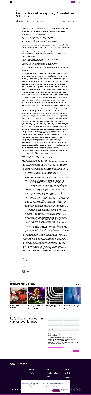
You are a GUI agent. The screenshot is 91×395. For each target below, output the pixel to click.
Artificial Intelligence (19, 2)
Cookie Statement (51, 372)
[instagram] (80, 389)
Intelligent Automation (27, 2)
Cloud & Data (34, 2)
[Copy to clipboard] (74, 21)
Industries (54, 2)
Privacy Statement (51, 371)
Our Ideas (31, 375)
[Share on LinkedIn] (68, 21)
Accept (56, 390)
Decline (64, 390)
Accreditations (50, 375)
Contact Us (67, 372)
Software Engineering (26, 260)
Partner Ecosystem (33, 372)
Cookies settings (48, 390)
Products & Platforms (40, 2)
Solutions (60, 2)
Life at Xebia (67, 373)
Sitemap (49, 376)
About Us (66, 369)
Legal (48, 369)
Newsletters (67, 375)
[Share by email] (71, 21)
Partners (57, 2)
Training (63, 2)
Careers (66, 2)
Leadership (67, 371)
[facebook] (74, 389)
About (69, 2)
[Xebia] (12, 2)
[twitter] (71, 389)
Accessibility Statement (52, 373)
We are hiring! (67, 377)
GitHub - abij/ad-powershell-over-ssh (46, 128)
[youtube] (77, 389)
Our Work (31, 373)
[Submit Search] (76, 2)
